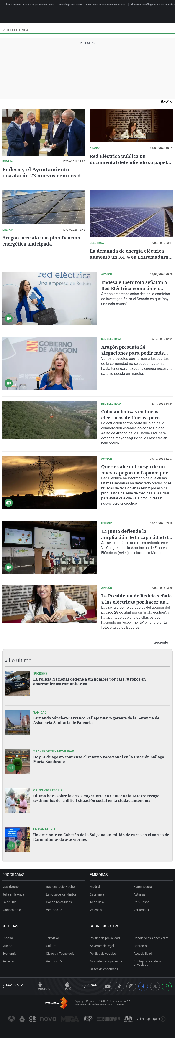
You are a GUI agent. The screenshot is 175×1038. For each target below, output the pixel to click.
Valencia (96, 910)
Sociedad (8, 961)
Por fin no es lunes (59, 902)
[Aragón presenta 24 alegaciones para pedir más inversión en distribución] (49, 363)
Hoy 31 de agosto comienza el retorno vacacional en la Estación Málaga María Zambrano (98, 759)
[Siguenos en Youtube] (107, 986)
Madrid (95, 887)
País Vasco (141, 902)
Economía (9, 953)
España (7, 938)
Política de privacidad (105, 938)
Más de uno (10, 887)
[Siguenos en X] (155, 986)
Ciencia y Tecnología (60, 953)
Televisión (53, 938)
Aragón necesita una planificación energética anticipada (41, 241)
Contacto (140, 946)
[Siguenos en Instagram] (131, 986)
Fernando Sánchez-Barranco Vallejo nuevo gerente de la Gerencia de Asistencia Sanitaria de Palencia (96, 720)
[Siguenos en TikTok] (119, 986)
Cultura (51, 946)
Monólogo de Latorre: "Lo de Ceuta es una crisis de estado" (92, 4)
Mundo (7, 946)
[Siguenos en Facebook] (143, 986)
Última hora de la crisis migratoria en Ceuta (29, 4)
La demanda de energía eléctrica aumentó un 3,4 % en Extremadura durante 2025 (129, 257)
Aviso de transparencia (106, 961)
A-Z (165, 101)
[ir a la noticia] (17, 683)
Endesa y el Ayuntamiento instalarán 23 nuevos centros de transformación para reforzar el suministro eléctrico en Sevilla (43, 178)
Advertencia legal (102, 946)
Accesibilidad (143, 953)
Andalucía (97, 902)
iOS (68, 988)
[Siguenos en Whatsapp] (167, 986)
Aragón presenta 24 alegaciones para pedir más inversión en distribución (132, 353)
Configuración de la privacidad (147, 963)
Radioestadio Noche (60, 887)
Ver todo (52, 909)
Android (44, 988)
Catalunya (97, 894)
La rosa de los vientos (61, 894)
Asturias (139, 894)
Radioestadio (11, 910)
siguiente (160, 643)
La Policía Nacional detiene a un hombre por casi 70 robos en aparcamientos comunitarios (89, 681)
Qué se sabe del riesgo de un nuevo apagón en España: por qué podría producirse (134, 472)
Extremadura (143, 887)
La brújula (9, 902)
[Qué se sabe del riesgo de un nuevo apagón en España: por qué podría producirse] (49, 482)
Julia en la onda (13, 894)
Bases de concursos (104, 969)
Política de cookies (103, 953)
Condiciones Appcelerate (151, 938)
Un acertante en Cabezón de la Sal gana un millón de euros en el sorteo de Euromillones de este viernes (101, 837)
